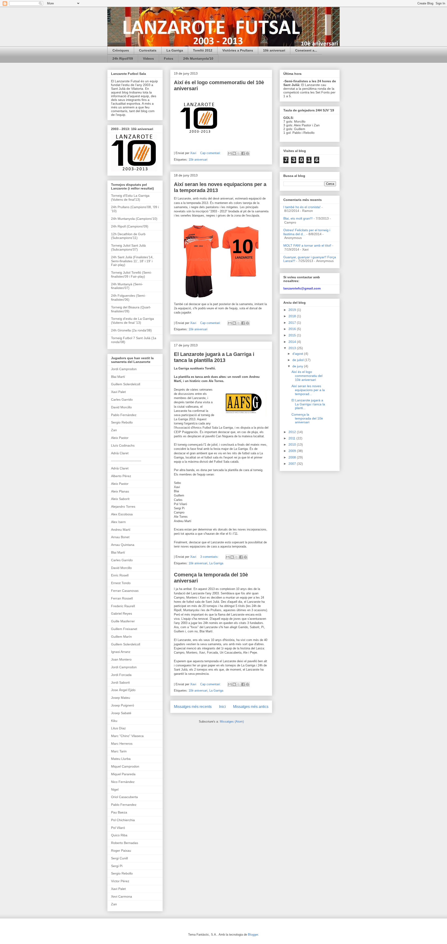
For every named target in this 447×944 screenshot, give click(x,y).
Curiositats (147, 50)
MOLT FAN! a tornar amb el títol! (307, 245)
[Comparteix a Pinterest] (247, 153)
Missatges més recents (193, 707)
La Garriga (174, 50)
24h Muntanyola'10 (198, 58)
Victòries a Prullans (237, 50)
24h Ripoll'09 (122, 58)
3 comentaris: (210, 556)
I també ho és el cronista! (302, 207)
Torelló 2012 (202, 50)
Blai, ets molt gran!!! (298, 218)
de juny (298, 366)
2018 (292, 316)
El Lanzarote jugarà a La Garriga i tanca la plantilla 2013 (214, 357)
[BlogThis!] (234, 153)
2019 (292, 310)
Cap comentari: (211, 153)
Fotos (168, 58)
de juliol (298, 360)
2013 (292, 348)
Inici (222, 707)
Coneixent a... (306, 50)
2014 (292, 342)
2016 (292, 329)
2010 (292, 444)
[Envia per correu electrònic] (229, 153)
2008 (292, 457)
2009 (292, 451)
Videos (148, 58)
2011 (292, 438)
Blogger (253, 934)
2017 (292, 322)
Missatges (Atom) (232, 721)
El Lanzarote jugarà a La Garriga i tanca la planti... (308, 404)
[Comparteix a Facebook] (243, 153)
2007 (292, 463)
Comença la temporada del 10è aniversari (307, 418)
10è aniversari (274, 50)
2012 (292, 432)
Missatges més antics (250, 707)
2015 (292, 335)
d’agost (298, 353)
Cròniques (120, 50)
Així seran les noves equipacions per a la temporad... (308, 390)
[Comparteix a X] (238, 153)
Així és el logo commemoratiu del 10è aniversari (306, 376)
